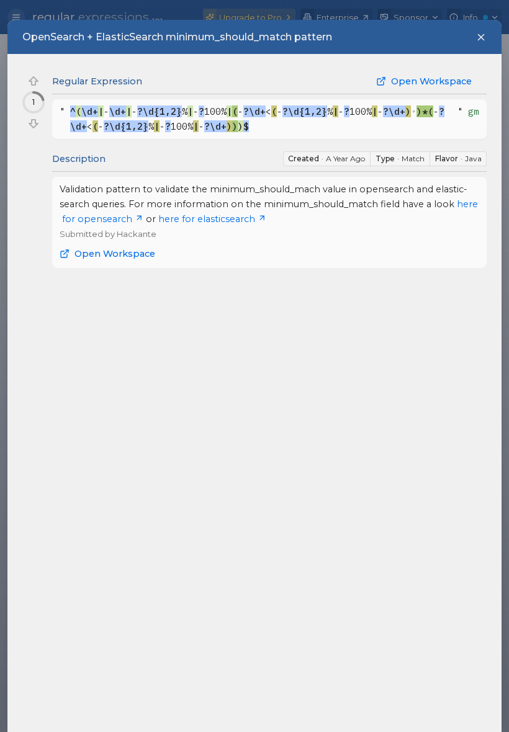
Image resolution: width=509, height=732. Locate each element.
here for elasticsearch (206, 219)
